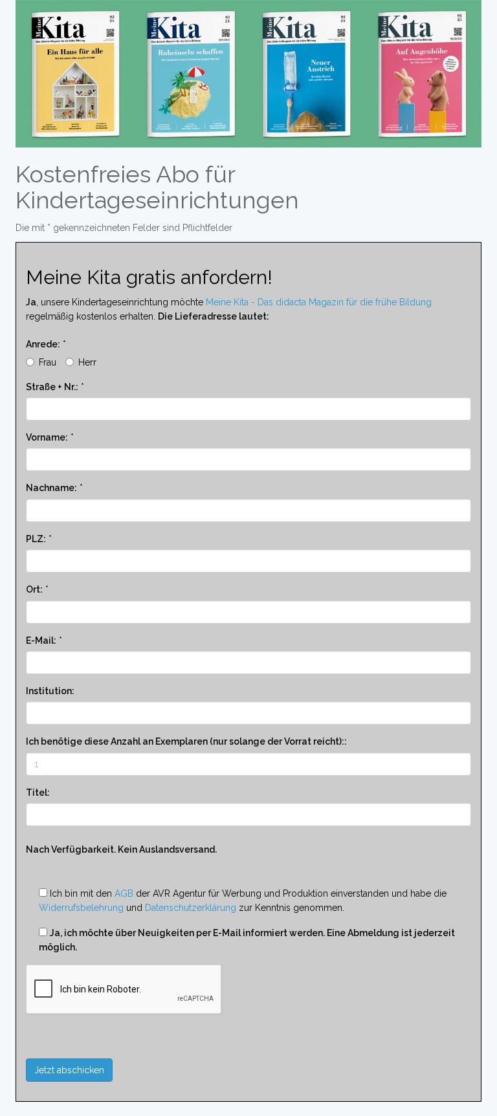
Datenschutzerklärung (190, 908)
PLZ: (36, 539)
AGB (124, 893)
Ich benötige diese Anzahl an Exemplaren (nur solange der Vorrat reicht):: (186, 741)
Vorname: (47, 437)
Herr (87, 362)
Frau (47, 362)
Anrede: (43, 344)
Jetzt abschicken (69, 1070)
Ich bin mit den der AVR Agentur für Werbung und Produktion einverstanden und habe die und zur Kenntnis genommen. (243, 900)
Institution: (50, 691)
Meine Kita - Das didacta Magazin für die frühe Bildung (319, 302)
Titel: (38, 792)
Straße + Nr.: (52, 387)
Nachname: (51, 488)
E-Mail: (41, 640)
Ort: (34, 589)
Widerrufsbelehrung (81, 908)
